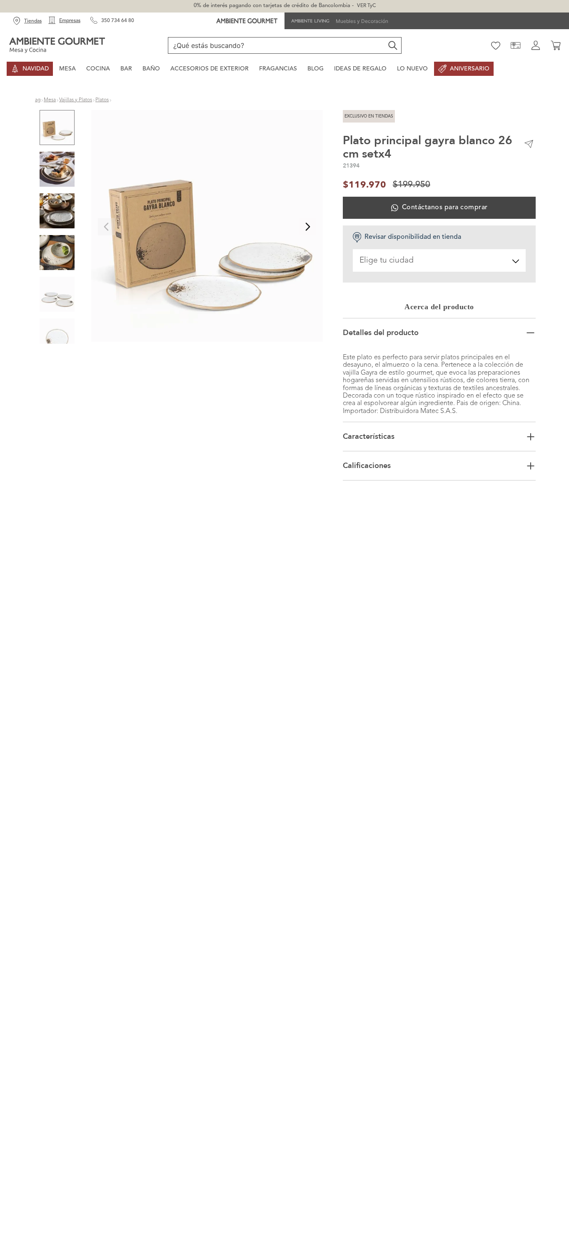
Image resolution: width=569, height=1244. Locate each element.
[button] (207, 227)
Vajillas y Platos (75, 100)
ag (37, 100)
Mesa (50, 100)
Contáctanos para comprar (445, 207)
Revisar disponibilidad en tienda (412, 237)
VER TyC (366, 5)
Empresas (69, 20)
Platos (102, 100)
